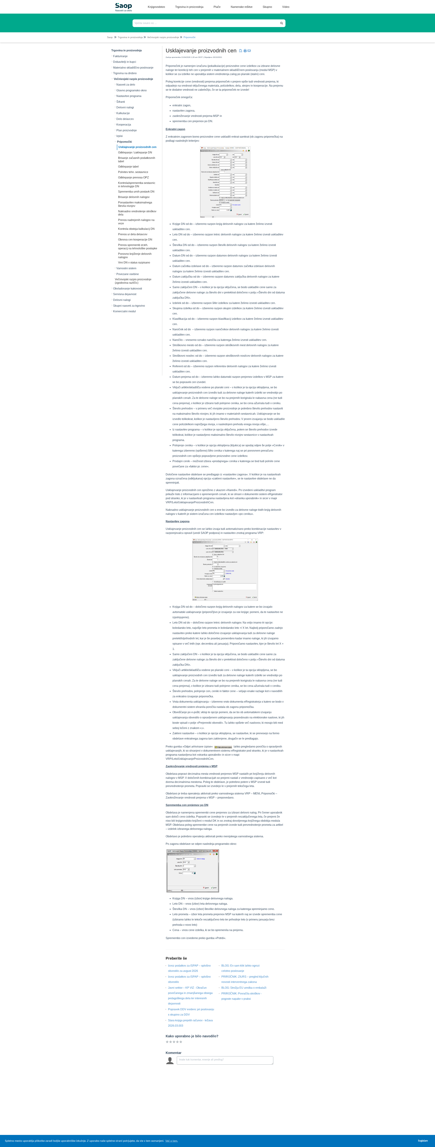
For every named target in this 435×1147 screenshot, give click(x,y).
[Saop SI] (122, 4)
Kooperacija (123, 124)
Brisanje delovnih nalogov (134, 197)
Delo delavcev (125, 119)
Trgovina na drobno (125, 73)
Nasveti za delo (125, 84)
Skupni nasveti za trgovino (129, 305)
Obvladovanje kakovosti (127, 288)
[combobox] (205, 23)
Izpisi (119, 136)
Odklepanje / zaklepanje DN (135, 152)
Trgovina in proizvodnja (130, 37)
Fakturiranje (120, 56)
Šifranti (120, 101)
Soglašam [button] (423, 1141)
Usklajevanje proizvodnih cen (137, 147)
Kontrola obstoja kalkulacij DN (136, 228)
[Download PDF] (240, 51)
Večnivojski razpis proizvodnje (163, 37)
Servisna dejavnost (124, 294)
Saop (110, 37)
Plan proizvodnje (126, 130)
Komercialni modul (124, 311)
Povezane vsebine (127, 274)
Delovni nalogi (125, 107)
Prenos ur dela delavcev (132, 234)
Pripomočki (189, 37)
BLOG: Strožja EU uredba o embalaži (246, 987)
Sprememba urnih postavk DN (136, 191)
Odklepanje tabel (128, 166)
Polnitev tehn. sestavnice (133, 172)
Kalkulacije (123, 113)
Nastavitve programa (128, 96)
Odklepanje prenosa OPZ (133, 177)
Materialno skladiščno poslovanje (133, 67)
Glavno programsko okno (131, 90)
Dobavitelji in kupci (124, 61)
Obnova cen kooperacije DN (135, 239)
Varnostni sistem (126, 268)
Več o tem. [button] (171, 1141)
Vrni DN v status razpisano (134, 262)
